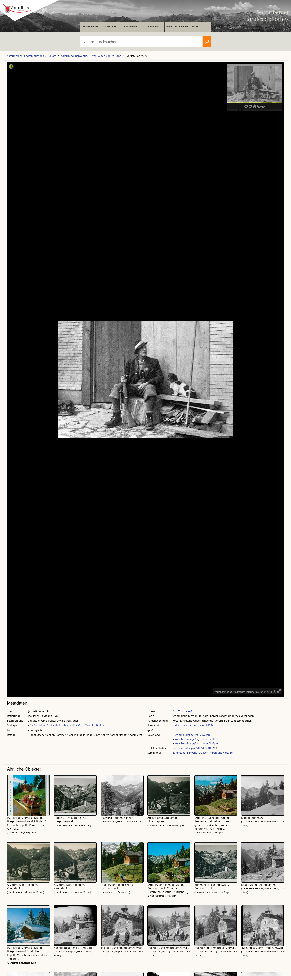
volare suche (90, 26)
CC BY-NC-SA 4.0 (182, 711)
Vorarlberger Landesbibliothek (25, 56)
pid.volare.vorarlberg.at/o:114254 (193, 725)
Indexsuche (110, 26)
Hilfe (195, 26)
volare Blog (153, 26)
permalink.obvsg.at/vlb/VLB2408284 (195, 748)
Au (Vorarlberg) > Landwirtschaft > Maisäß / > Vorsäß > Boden (67, 725)
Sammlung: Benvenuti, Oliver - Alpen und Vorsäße (91, 56)
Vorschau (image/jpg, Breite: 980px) (196, 743)
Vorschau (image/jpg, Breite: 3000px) (197, 739)
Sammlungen (131, 26)
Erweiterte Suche (177, 26)
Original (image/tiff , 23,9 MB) (193, 735)
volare (52, 56)
